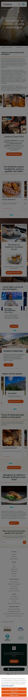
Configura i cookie (14, 695)
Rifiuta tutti (14, 692)
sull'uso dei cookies (7, 685)
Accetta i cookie (14, 689)
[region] (14, 685)
